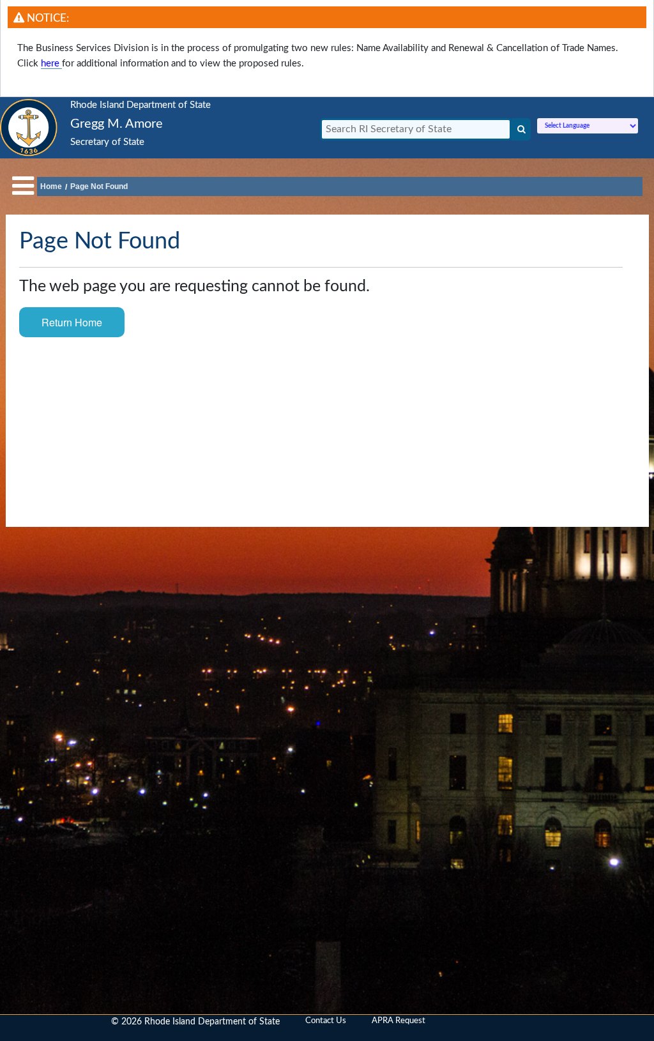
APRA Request (398, 1020)
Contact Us (325, 1020)
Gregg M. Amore (116, 124)
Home (51, 186)
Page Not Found (99, 186)
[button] (23, 187)
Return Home (72, 322)
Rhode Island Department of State (140, 105)
